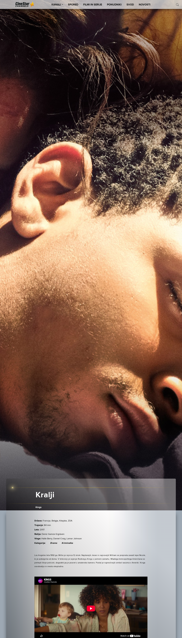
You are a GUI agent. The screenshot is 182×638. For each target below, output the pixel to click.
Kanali (56, 4)
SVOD (130, 4)
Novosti (144, 4)
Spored (73, 4)
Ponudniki (114, 4)
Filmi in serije (92, 4)
